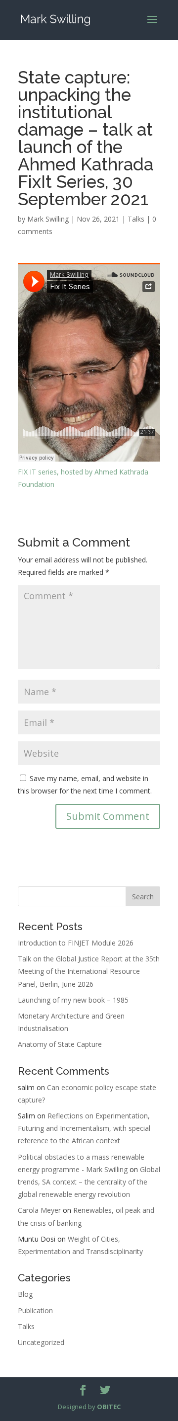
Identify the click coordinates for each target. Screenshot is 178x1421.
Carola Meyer (39, 1210)
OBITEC (109, 1406)
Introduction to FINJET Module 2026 (76, 942)
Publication (35, 1310)
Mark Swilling (48, 219)
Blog (25, 1294)
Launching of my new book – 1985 (73, 1000)
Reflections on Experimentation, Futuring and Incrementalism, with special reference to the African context (84, 1128)
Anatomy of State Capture (60, 1044)
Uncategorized (41, 1342)
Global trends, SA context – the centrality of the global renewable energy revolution (89, 1182)
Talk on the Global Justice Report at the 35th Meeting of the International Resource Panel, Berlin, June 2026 (89, 971)
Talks (136, 219)
